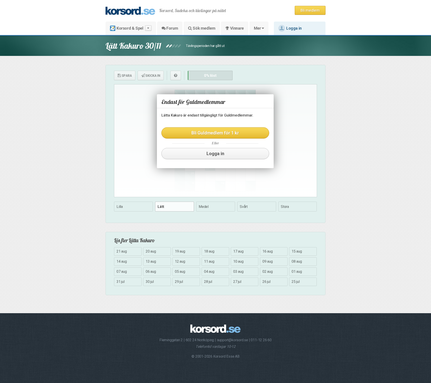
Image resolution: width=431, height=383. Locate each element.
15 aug (297, 251)
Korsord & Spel (130, 28)
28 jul (208, 282)
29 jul (179, 282)
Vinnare (236, 28)
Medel (204, 207)
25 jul (296, 282)
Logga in (294, 28)
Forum (172, 28)
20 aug (151, 251)
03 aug (238, 271)
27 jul (237, 282)
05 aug (180, 271)
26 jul (266, 282)
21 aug (122, 251)
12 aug (180, 261)
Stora (285, 207)
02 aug (267, 271)
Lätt (161, 207)
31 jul (121, 282)
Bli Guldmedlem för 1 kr (215, 133)
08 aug (297, 261)
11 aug (209, 261)
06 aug (151, 271)
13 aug (151, 261)
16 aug (267, 251)
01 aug (297, 271)
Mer (258, 28)
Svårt (244, 207)
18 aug (209, 251)
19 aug (180, 251)
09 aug (267, 261)
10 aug (238, 261)
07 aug (122, 271)
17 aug (238, 251)
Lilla (120, 207)
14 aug (122, 261)
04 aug (209, 271)
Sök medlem (204, 28)
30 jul (150, 282)
